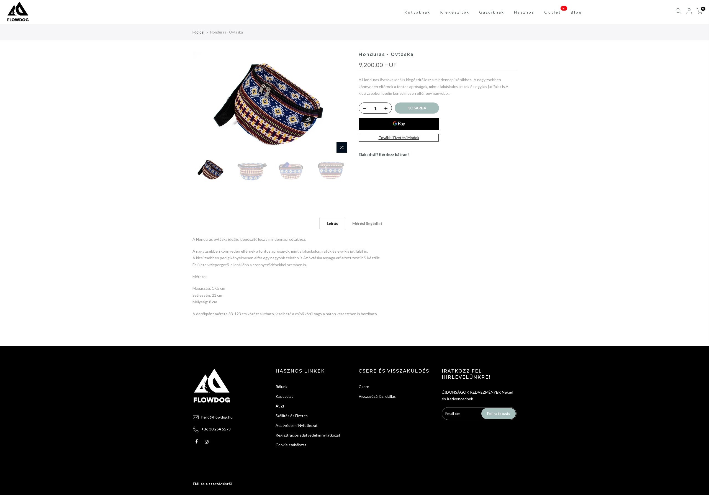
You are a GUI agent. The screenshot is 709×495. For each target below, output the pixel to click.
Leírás (332, 223)
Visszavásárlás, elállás (377, 396)
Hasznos (524, 12)
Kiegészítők (454, 12)
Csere (364, 386)
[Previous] (202, 103)
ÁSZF (280, 406)
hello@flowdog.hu (217, 417)
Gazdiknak (491, 12)
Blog (576, 12)
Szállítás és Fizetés (292, 415)
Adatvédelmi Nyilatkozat (297, 425)
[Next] (341, 103)
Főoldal (198, 32)
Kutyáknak (417, 12)
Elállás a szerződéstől (212, 483)
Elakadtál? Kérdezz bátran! (384, 154)
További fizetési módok (399, 137)
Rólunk (281, 386)
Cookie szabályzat (291, 444)
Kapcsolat (284, 396)
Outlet (555, 10)
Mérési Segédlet (367, 223)
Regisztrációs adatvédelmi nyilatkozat (308, 435)
